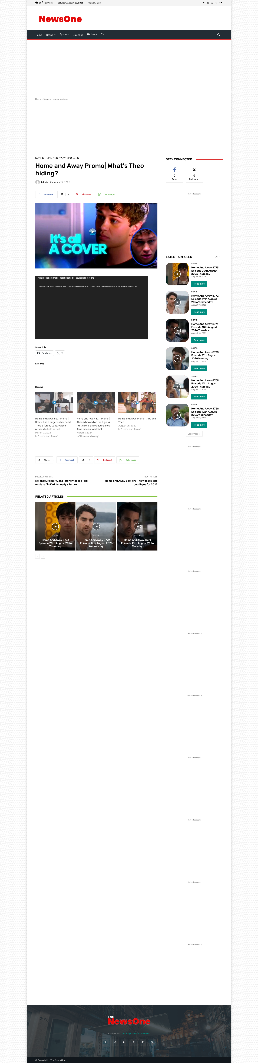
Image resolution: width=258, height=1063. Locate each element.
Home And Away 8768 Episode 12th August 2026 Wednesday (205, 411)
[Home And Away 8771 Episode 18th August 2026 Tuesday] (137, 526)
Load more (193, 433)
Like (175, 167)
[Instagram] (208, 3)
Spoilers (73, 158)
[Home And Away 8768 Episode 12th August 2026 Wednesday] (177, 415)
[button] (218, 35)
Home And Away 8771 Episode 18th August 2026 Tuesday (137, 543)
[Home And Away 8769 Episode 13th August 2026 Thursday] (177, 386)
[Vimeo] (216, 3)
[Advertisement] (158, 18)
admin (44, 182)
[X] (212, 3)
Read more (199, 283)
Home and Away (60, 98)
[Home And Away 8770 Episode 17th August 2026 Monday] (177, 358)
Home (38, 98)
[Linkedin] (124, 1042)
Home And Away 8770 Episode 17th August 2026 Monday (205, 355)
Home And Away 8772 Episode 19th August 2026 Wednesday (96, 543)
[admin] (38, 182)
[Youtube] (221, 3)
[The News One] (60, 18)
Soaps (46, 98)
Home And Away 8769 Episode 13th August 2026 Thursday (205, 383)
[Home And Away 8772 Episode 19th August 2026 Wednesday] (96, 526)
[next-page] (43, 556)
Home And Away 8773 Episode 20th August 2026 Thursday (55, 543)
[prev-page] (37, 556)
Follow (194, 167)
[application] (91, 307)
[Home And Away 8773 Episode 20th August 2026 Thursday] (55, 526)
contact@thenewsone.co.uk (135, 1033)
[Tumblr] (143, 1042)
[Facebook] (204, 3)
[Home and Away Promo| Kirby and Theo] (137, 402)
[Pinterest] (133, 1042)
